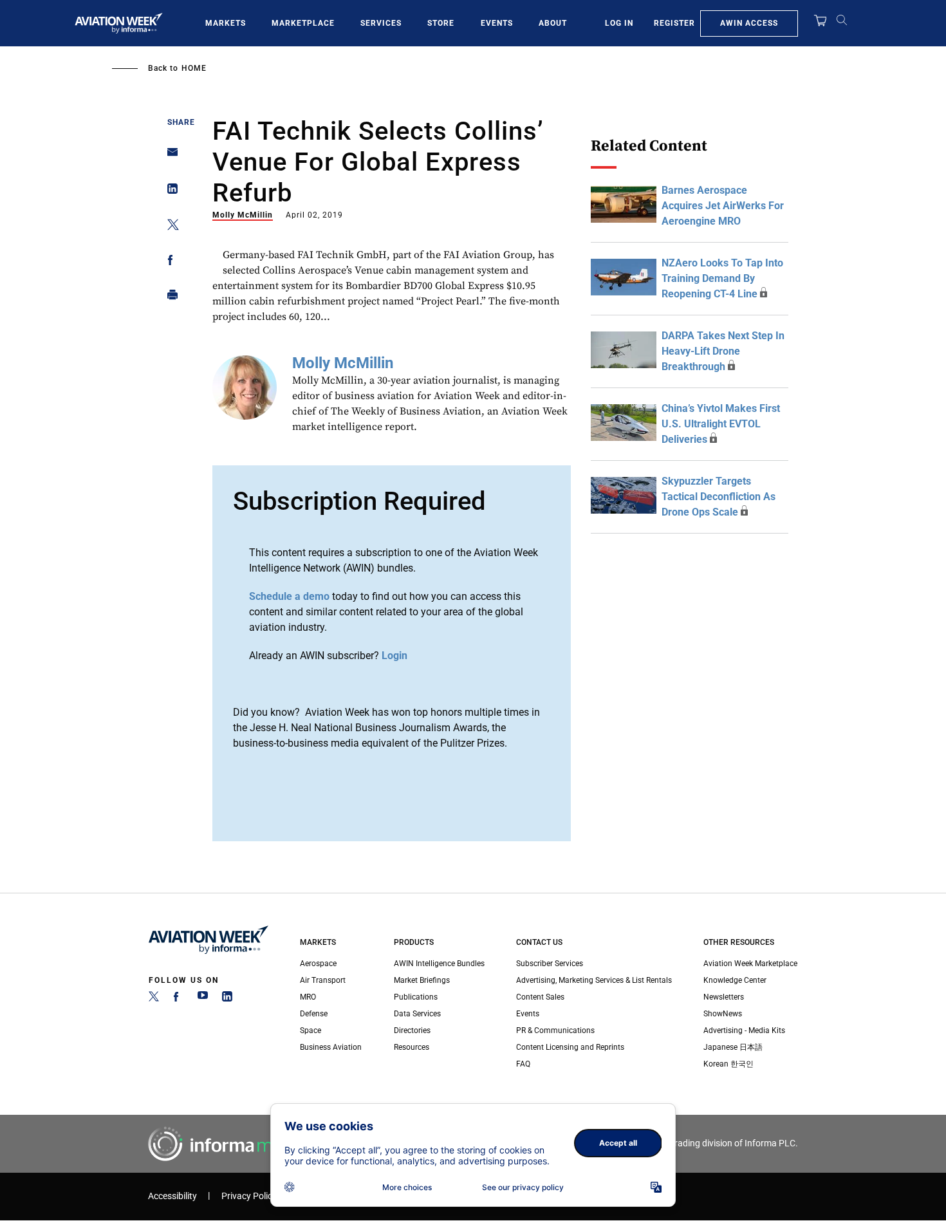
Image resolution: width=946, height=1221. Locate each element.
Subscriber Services (549, 963)
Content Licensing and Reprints (570, 1047)
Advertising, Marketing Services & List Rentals (594, 980)
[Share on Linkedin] (169, 191)
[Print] (169, 298)
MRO (308, 997)
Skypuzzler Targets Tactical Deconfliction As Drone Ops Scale (718, 496)
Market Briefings (422, 980)
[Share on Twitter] (169, 227)
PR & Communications (555, 1030)
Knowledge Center (734, 980)
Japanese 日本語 (733, 1047)
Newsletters (723, 997)
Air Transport (323, 980)
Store (440, 23)
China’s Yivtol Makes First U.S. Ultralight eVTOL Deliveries (721, 423)
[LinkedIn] (227, 998)
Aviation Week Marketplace (750, 963)
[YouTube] (203, 998)
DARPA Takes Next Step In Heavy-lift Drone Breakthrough (723, 351)
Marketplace (303, 23)
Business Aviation (331, 1047)
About (553, 23)
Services (381, 23)
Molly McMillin (242, 214)
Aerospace (318, 963)
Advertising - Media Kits (744, 1030)
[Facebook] (178, 998)
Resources (411, 1047)
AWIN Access (749, 23)
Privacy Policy (249, 1196)
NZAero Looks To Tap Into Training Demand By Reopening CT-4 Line (722, 278)
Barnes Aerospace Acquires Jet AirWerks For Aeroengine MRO (723, 205)
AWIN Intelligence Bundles (439, 963)
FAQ (523, 1063)
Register (674, 23)
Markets (225, 23)
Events (497, 23)
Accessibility (172, 1196)
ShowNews (722, 1013)
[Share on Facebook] (169, 262)
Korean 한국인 (728, 1063)
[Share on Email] (169, 156)
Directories (412, 1030)
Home (194, 68)
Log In (619, 23)
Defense (314, 1013)
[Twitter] (154, 998)
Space (310, 1030)
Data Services (417, 1013)
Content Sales (540, 997)
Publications (416, 997)
